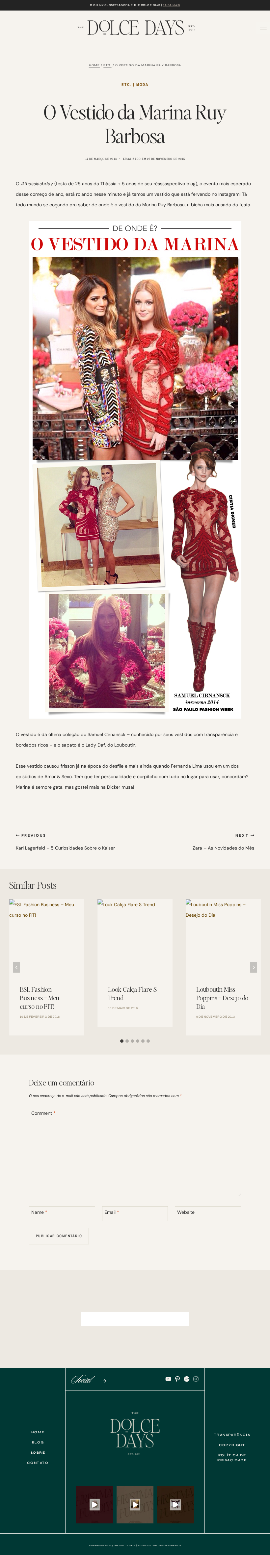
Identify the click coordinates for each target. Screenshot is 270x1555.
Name (39, 1212)
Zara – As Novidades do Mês (223, 842)
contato (37, 1463)
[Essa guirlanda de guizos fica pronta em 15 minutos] (94, 1504)
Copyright (232, 1445)
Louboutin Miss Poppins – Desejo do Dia (222, 997)
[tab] (121, 1041)
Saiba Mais (171, 5)
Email (111, 1212)
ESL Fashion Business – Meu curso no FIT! (39, 997)
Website (186, 1212)
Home (37, 1432)
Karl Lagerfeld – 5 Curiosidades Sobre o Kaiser (65, 842)
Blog (38, 1442)
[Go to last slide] (16, 967)
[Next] (253, 967)
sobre (38, 1453)
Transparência (232, 1435)
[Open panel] (263, 28)
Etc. (126, 84)
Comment (43, 1113)
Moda (142, 84)
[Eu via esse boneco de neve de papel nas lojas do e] (135, 1504)
